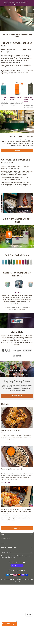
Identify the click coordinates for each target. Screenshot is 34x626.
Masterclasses (17, 395)
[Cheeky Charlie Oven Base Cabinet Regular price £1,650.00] (7, 241)
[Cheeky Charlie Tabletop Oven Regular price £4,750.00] (9, 234)
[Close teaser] (17, 622)
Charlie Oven (9, 579)
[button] (27, 9)
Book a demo (20, 9)
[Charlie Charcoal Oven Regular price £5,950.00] (27, 233)
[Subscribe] (32, 552)
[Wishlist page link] (31, 9)
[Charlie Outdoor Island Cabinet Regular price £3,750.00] (17, 238)
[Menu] (2, 9)
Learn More (17, 150)
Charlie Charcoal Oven (16, 98)
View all (17, 528)
